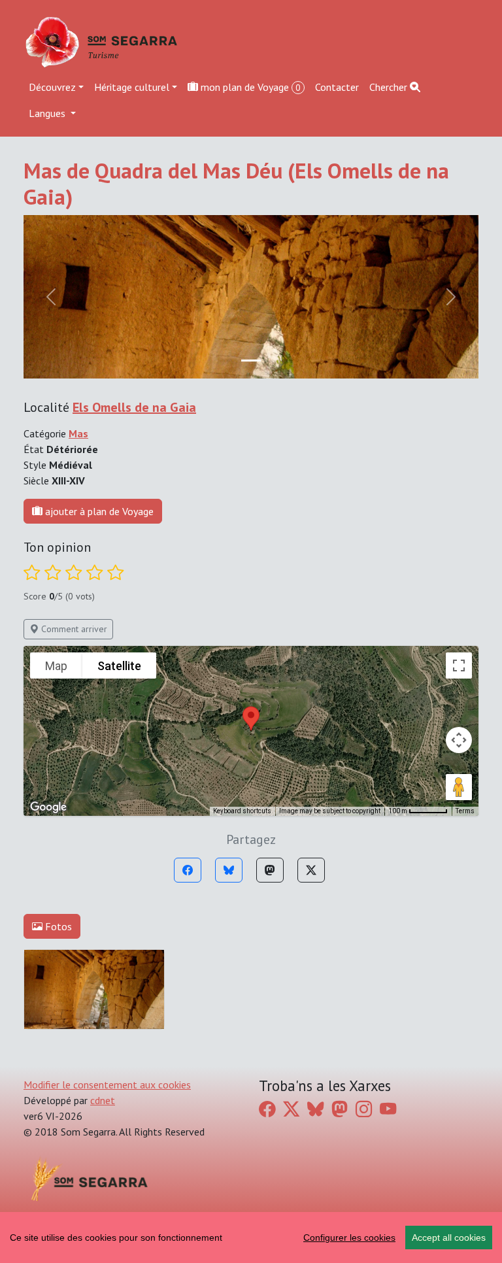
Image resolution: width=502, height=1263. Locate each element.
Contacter (337, 86)
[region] (251, 1237)
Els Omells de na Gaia (134, 407)
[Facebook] (187, 870)
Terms (465, 811)
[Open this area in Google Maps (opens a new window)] (48, 807)
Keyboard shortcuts (242, 811)
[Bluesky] (229, 870)
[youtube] (388, 1109)
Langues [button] (48, 113)
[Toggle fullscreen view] (459, 665)
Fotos (57, 926)
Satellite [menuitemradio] (119, 666)
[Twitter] (311, 870)
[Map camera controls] (459, 740)
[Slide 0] (251, 360)
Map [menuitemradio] (56, 666)
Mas (78, 433)
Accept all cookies (449, 1237)
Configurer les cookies (349, 1237)
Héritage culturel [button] (131, 86)
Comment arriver (73, 629)
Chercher (389, 86)
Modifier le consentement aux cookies (107, 1084)
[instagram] (364, 1109)
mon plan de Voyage (249, 86)
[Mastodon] (270, 870)
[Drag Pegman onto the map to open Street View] (459, 787)
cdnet (102, 1100)
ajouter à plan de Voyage (98, 511)
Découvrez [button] (52, 86)
